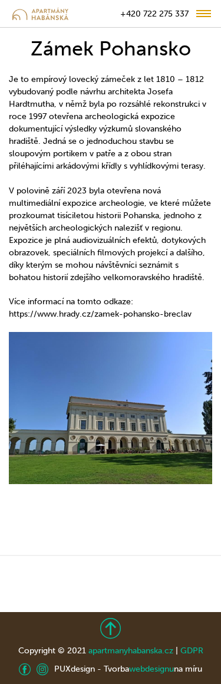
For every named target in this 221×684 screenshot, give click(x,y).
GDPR (191, 651)
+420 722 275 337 (154, 14)
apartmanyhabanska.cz (130, 651)
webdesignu (151, 669)
